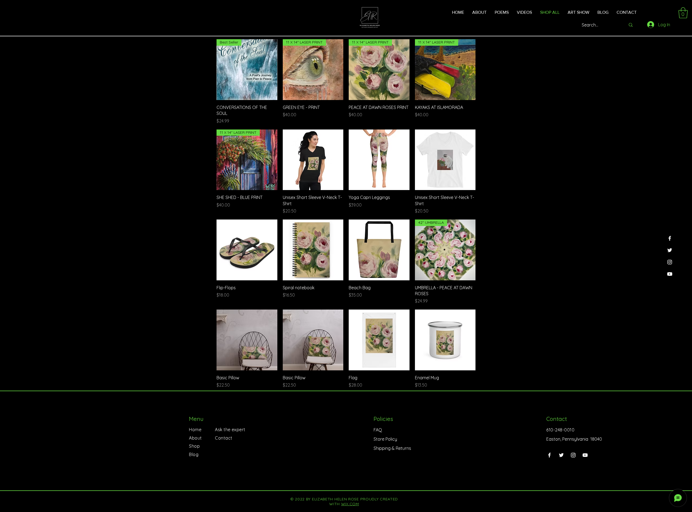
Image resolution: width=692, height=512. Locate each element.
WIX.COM (350, 503)
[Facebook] (670, 238)
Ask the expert (230, 429)
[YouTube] (670, 274)
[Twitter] (670, 250)
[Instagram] (670, 262)
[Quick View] (313, 159)
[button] (683, 12)
